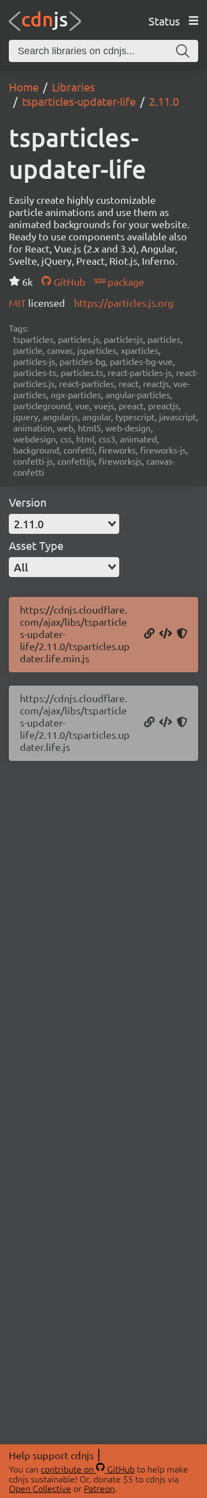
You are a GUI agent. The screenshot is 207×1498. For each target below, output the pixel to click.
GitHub (68, 281)
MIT (18, 302)
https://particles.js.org (123, 302)
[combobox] (64, 524)
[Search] (182, 51)
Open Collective (40, 1488)
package (124, 281)
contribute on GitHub (88, 1469)
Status (164, 21)
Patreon (99, 1488)
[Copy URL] (149, 634)
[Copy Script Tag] (165, 634)
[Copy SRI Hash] (182, 634)
